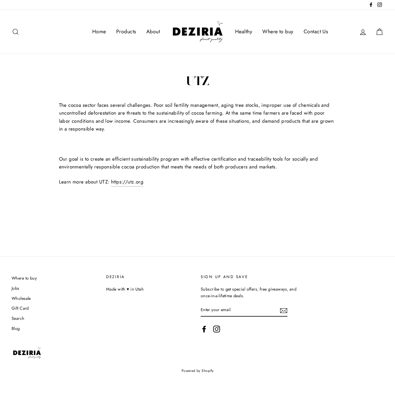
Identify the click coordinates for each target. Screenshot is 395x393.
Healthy (243, 31)
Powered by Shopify (198, 370)
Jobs (15, 288)
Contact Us (316, 31)
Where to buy (277, 31)
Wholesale (21, 298)
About (153, 31)
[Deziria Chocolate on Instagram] (216, 329)
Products (126, 31)
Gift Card (20, 308)
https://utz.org (127, 181)
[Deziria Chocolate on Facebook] (204, 329)
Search (18, 318)
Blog (16, 328)
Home (99, 31)
